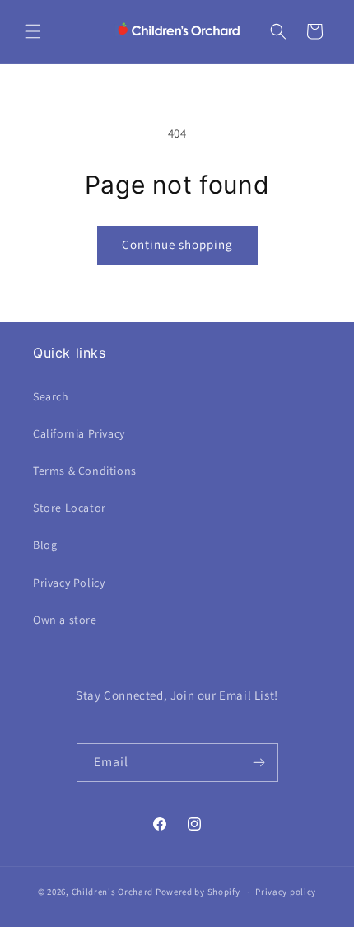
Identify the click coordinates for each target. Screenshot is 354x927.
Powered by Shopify (198, 891)
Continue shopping (177, 244)
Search (51, 396)
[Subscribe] (259, 762)
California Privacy (79, 433)
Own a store (65, 619)
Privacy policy (285, 891)
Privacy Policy (69, 582)
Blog (45, 544)
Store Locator (69, 507)
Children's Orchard (113, 891)
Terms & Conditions (85, 470)
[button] (33, 31)
